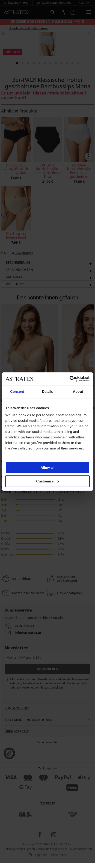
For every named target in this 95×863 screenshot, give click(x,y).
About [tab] (78, 391)
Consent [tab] (17, 391)
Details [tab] (47, 391)
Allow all (47, 468)
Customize (44, 481)
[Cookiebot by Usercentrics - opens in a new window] (69, 379)
